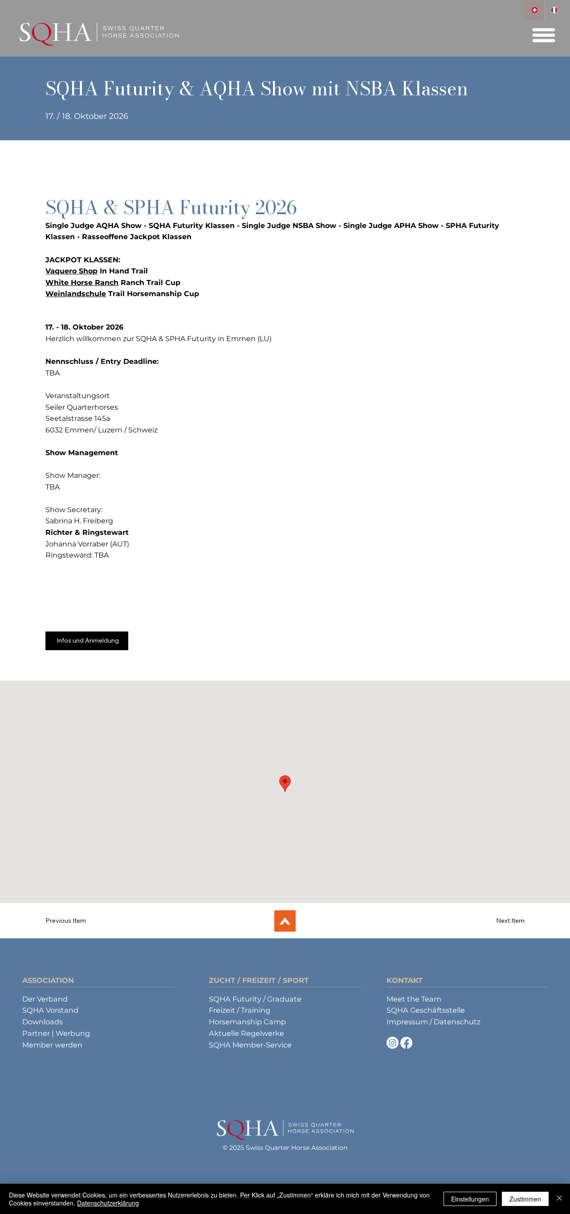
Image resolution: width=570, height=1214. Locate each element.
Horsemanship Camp (247, 1021)
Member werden (52, 1044)
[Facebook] (406, 1043)
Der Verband (45, 998)
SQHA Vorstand (50, 1010)
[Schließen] (559, 1199)
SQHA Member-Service (250, 1044)
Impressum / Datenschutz (433, 1021)
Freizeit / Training (239, 1010)
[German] (534, 10)
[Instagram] (393, 1043)
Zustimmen (525, 1198)
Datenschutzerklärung (108, 1202)
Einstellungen (470, 1198)
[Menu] (544, 35)
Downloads (42, 1021)
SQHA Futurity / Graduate (255, 998)
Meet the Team (414, 998)
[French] (554, 10)
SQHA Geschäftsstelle (426, 1010)
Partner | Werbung (56, 1033)
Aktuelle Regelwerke (246, 1033)
